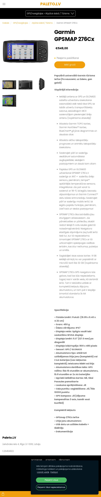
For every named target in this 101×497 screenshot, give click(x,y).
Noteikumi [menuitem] (36, 460)
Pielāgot (54, 472)
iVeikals (5, 23)
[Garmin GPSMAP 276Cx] (9, 84)
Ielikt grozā (69, 64)
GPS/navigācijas (20, 23)
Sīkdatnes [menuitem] (64, 460)
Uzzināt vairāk (43, 472)
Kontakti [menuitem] (51, 460)
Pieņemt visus (51, 480)
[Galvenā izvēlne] (4, 4)
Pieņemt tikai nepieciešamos (51, 487)
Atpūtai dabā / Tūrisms (42, 23)
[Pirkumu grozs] (3, 494)
